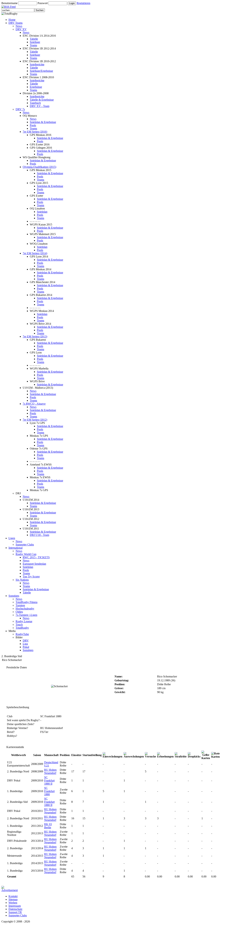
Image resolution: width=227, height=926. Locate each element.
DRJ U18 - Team (39, 534)
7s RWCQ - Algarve (34, 403)
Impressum (15, 905)
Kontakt (13, 896)
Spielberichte (37, 64)
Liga (25, 643)
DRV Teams (16, 22)
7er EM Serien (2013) (35, 336)
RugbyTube (22, 634)
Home (12, 19)
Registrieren (83, 3)
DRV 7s (20, 109)
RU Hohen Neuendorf (50, 771)
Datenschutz (15, 909)
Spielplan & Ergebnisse (43, 122)
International (16, 547)
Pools (33, 125)
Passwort (43, 3)
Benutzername (9, 3)
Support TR (15, 912)
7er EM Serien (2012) (35, 419)
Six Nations (22, 579)
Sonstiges (14, 595)
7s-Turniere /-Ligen (26, 614)
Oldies (19, 611)
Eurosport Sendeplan (34, 563)
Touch (19, 624)
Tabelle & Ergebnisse (42, 99)
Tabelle (34, 38)
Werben (13, 902)
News (19, 26)
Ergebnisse (36, 86)
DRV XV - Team (39, 106)
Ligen (12, 538)
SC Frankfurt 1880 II (49, 780)
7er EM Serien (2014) (35, 253)
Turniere (20, 605)
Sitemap (13, 899)
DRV (26, 640)
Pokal (26, 646)
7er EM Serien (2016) (35, 131)
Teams (33, 45)
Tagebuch (35, 102)
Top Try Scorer (31, 576)
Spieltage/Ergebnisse (41, 70)
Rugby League (24, 621)
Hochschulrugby (25, 608)
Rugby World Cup (26, 554)
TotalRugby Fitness (26, 602)
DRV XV (21, 29)
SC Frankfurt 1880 (49, 791)
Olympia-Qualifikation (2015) (39, 166)
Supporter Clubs (25, 544)
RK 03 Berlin (48, 826)
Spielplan (42, 211)
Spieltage (35, 42)
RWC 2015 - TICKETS (36, 557)
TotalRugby (22, 627)
